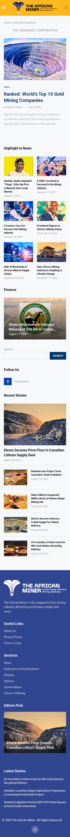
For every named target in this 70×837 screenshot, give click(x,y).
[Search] (66, 7)
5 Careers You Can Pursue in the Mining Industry (15, 229)
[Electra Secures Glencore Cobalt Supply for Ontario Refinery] (15, 525)
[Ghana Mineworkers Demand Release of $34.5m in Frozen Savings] (35, 318)
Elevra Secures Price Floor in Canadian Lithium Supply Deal (34, 452)
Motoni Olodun (15, 107)
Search (8, 349)
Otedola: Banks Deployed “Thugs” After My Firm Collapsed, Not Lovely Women (18, 186)
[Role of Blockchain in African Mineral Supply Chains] (18, 252)
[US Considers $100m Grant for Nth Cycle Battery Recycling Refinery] (15, 548)
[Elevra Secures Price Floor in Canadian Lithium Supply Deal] (35, 424)
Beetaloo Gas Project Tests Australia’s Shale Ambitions (46, 473)
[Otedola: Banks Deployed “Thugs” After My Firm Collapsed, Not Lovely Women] (18, 166)
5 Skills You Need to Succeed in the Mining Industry (49, 184)
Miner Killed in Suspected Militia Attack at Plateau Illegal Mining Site (48, 498)
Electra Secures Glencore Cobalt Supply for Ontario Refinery (45, 522)
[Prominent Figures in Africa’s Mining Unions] (51, 211)
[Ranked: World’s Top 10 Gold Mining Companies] (35, 59)
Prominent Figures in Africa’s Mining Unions (49, 227)
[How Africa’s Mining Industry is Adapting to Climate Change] (51, 252)
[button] (7, 318)
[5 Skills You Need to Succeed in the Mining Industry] (51, 166)
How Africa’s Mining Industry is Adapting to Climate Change (49, 270)
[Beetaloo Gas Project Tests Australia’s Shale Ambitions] (15, 477)
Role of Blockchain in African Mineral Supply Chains (16, 270)
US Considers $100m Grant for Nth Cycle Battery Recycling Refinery (48, 546)
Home (7, 22)
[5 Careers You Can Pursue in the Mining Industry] (18, 211)
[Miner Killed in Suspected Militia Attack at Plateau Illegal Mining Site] (15, 501)
